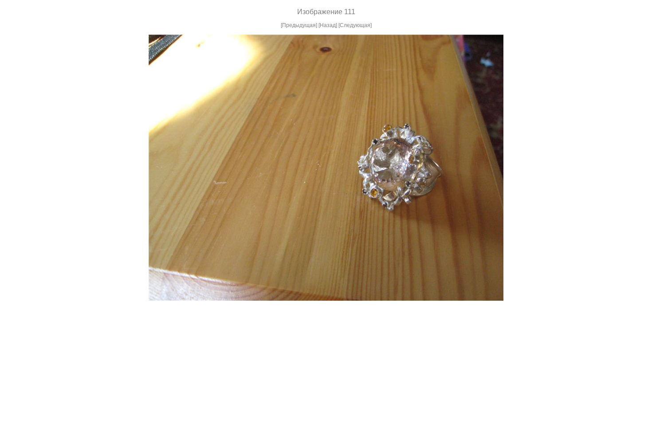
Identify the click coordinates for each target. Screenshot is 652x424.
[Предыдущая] (299, 25)
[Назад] (327, 25)
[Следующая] (355, 25)
